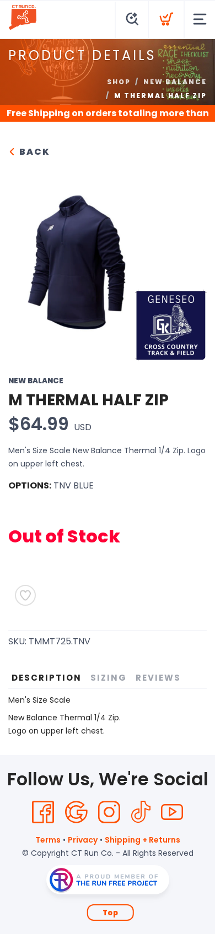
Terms (48, 839)
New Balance (175, 81)
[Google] (76, 812)
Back (33, 151)
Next (190, 259)
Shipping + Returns (142, 839)
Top (111, 913)
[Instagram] (109, 812)
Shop (119, 81)
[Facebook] (43, 812)
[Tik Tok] (140, 812)
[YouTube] (172, 812)
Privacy (83, 839)
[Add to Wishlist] (25, 595)
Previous (25, 259)
